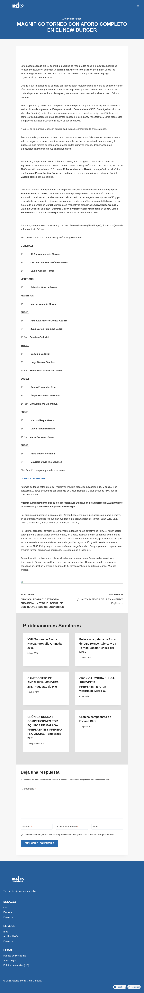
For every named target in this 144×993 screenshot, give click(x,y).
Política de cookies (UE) (16, 965)
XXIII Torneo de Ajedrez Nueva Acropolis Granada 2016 (44, 643)
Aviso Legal (9, 960)
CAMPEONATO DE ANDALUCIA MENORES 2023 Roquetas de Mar (42, 682)
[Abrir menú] (138, 5)
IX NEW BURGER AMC (33, 478)
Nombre (27, 826)
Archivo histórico (71, 19)
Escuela (7, 912)
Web (95, 826)
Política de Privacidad (14, 955)
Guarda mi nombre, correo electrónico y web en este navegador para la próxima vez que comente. (69, 834)
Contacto (8, 917)
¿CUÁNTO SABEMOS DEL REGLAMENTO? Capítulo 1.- (99, 599)
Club (5, 907)
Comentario (29, 788)
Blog (5, 931)
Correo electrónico (67, 826)
